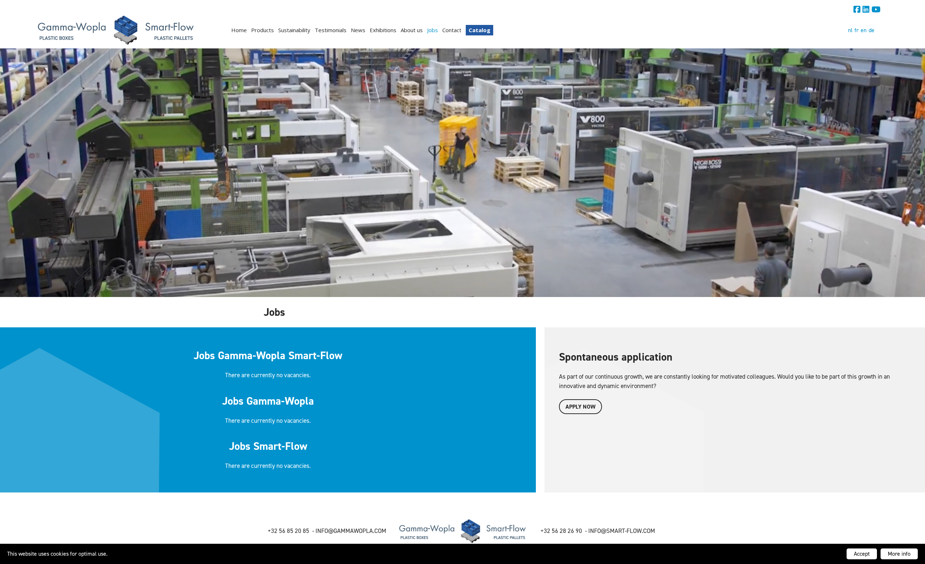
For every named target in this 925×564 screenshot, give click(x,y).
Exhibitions (383, 30)
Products (262, 30)
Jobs (432, 30)
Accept (862, 553)
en (863, 30)
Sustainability (294, 30)
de (871, 30)
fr (857, 30)
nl (850, 30)
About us (412, 30)
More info (899, 553)
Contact (451, 30)
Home (239, 30)
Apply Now (580, 406)
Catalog (479, 30)
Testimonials (331, 30)
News (358, 30)
